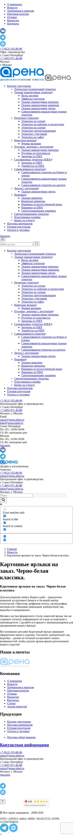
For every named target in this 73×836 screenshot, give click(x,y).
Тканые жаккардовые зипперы (39, 101)
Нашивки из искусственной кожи (41, 204)
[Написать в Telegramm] (4, 831)
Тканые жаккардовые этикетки (33, 92)
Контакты (13, 23)
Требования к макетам (20, 10)
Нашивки (20, 194)
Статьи (11, 703)
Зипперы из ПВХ (31, 156)
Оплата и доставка (18, 229)
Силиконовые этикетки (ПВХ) (32, 159)
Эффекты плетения (32, 98)
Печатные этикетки (26, 117)
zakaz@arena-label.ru (12, 419)
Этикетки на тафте (32, 137)
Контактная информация (24, 744)
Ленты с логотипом (26, 188)
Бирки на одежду (24, 220)
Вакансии (13, 20)
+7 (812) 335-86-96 (11, 48)
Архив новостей (17, 706)
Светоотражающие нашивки (38, 210)
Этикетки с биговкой (34, 133)
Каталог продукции (19, 85)
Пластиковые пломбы (27, 217)
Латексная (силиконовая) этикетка (35, 89)
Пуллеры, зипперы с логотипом (33, 146)
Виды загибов (29, 95)
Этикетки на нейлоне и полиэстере (42, 124)
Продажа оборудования (21, 737)
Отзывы (12, 17)
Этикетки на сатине (33, 121)
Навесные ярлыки (25, 140)
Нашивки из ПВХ (32, 207)
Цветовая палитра (18, 13)
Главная (12, 549)
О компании (14, 4)
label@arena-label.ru (11, 422)
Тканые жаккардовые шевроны (40, 105)
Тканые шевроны (31, 197)
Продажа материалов (20, 223)
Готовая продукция (18, 226)
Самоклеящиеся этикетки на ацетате (43, 185)
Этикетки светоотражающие (38, 130)
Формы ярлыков (31, 143)
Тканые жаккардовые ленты (38, 108)
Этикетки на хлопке (33, 127)
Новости (12, 7)
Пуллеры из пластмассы (35, 153)
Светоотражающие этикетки (31, 213)
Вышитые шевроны (33, 201)
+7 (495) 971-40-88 (11, 58)
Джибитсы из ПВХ (32, 165)
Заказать (5, 235)
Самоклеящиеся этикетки (29, 169)
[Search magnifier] (3, 500)
